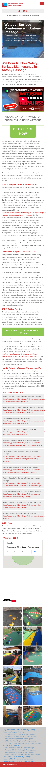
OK (35, 552)
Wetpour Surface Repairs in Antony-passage (20, 736)
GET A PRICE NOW (23, 131)
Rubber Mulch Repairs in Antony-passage (19, 752)
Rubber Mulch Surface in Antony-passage (19, 748)
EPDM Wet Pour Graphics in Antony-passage (21, 741)
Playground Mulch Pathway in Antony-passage (21, 750)
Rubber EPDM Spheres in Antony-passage (18, 759)
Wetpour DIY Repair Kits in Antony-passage (20, 739)
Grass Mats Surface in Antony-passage (17, 757)
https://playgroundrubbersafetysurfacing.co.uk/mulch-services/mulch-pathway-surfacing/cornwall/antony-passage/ (22, 458)
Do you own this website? (15, 552)
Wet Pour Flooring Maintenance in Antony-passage (23, 743)
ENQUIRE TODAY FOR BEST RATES (23, 331)
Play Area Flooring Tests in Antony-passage (18, 761)
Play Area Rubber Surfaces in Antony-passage (19, 730)
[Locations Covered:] (2, 3)
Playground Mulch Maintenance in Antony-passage (23, 754)
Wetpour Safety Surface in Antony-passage (20, 734)
